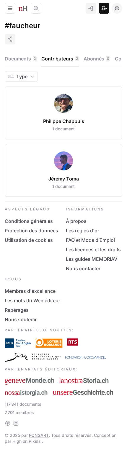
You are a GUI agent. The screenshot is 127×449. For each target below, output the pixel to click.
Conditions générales (29, 221)
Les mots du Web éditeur (32, 300)
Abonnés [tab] (96, 59)
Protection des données (31, 231)
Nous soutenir (21, 319)
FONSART (39, 435)
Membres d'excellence (30, 291)
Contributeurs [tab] (59, 59)
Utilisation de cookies (29, 240)
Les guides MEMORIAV (91, 259)
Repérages (17, 310)
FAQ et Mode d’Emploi (90, 240)
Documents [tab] (20, 59)
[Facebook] (8, 423)
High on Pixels (27, 441)
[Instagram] (16, 423)
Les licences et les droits (93, 250)
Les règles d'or (82, 231)
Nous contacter (83, 268)
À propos (76, 221)
